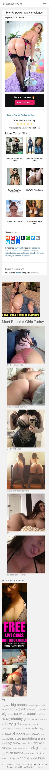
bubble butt (13, 250)
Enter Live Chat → (24, 102)
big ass (6, 705)
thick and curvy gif (15, 748)
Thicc (9, 532)
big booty (39, 705)
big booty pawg (41, 709)
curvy (40, 719)
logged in (19, 272)
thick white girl (31, 753)
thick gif (25, 748)
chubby (6, 719)
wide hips (26, 255)
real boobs (38, 738)
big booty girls (18, 709)
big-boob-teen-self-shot (16, 574)
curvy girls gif (26, 724)
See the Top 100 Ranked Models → (21, 115)
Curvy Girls (19, 248)
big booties (30, 705)
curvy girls (34, 250)
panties (28, 734)
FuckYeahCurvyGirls (12, 3)
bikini (24, 714)
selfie (4, 743)
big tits (18, 714)
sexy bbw (12, 743)
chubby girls (24, 250)
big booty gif (5, 709)
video (14, 758)
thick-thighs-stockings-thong (18, 490)
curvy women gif (17, 729)
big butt (8, 713)
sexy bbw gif (22, 743)
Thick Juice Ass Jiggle (15, 364)
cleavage (34, 719)
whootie (18, 255)
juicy (41, 728)
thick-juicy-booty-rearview (17, 406)
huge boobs (31, 728)
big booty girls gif (32, 709)
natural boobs (10, 253)
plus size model (28, 253)
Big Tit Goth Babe (14, 448)
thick (30, 743)
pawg (19, 253)
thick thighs (9, 255)
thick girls (39, 253)
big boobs (33, 248)
